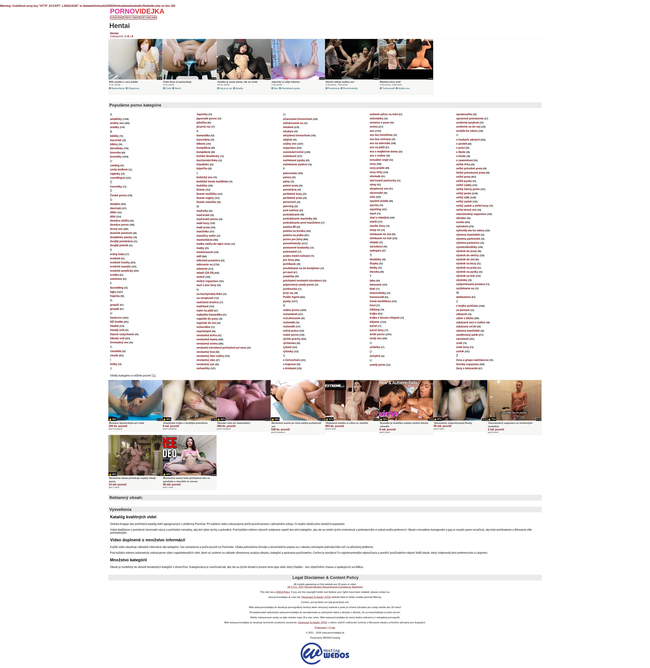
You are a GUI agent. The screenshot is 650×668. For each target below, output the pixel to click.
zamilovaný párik (467, 334)
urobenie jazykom (467, 122)
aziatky (239, 88)
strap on (375, 229)
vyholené (462, 226)
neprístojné (204, 331)
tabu (372, 280)
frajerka (115, 296)
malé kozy (203, 223)
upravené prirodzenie (470, 118)
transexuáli (388, 88)
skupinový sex (379, 188)
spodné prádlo (379, 201)
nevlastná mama (207, 339)
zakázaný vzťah (466, 326)
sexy (373, 163)
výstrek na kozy (466, 263)
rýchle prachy (292, 338)
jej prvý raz (226, 88)
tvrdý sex (376, 338)
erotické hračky (120, 262)
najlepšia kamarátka (209, 314)
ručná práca (290, 330)
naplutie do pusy (207, 318)
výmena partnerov (468, 242)
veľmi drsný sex (466, 209)
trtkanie (374, 321)
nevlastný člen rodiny (210, 355)
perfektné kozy (292, 193)
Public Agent (291, 297)
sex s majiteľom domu (384, 151)
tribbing (375, 309)
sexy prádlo (377, 167)
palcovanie (290, 173)
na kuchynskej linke (209, 294)
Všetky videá (131, 18)
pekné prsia (290, 185)
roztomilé (289, 326)
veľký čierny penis (468, 189)
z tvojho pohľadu (467, 305)
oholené (288, 127)
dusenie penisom (121, 233)
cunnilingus (117, 177)
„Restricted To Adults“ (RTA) (312, 622)
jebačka (202, 122)
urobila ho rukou (467, 130)
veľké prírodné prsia (469, 168)
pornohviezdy (350, 88)
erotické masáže (120, 266)
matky (200, 248)
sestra (374, 126)
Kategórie (116, 18)
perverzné (289, 202)
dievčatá (115, 208)
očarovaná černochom (297, 119)
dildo (113, 212)
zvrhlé (460, 351)
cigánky (115, 173)
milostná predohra (208, 260)
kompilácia (203, 147)
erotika (114, 274)
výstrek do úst (465, 259)
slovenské (376, 192)
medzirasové (205, 252)
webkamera (463, 297)
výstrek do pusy (466, 251)
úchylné (375, 355)
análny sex (404, 88)
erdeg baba (117, 254)
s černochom (291, 360)
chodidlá (115, 351)
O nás (332, 627)
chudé (114, 355)
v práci (460, 147)
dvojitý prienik (119, 245)
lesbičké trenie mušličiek (212, 181)
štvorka (374, 271)
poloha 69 (289, 226)
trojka (373, 313)
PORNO (137, 11)
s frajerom (289, 364)
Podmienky (321, 627)
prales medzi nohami (296, 255)
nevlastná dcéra (207, 335)
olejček (287, 139)
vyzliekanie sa (465, 288)
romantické (290, 314)
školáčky (375, 259)
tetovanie (376, 284)
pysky (287, 301)
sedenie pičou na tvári (384, 114)
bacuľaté (115, 140)
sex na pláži (377, 147)
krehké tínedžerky (208, 156)
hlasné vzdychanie (122, 334)
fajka (113, 291)
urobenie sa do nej (468, 126)
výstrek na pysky (467, 271)
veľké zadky (464, 185)
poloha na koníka (294, 230)
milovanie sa (205, 264)
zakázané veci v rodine (470, 322)
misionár (202, 268)
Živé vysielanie (148, 18)
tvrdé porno (377, 334)
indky (113, 364)
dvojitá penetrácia (121, 241)
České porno (118, 195)
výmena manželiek (468, 234)
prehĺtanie (289, 264)
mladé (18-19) (205, 272)
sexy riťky (376, 172)
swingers (375, 250)
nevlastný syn (205, 364)
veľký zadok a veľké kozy (472, 205)
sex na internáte (380, 143)
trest (372, 305)
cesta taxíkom (119, 169)
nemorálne (203, 327)
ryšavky (288, 351)
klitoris (201, 143)
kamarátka (203, 135)
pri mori (288, 272)
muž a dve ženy (206, 285)
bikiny (114, 144)
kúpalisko (203, 164)
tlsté (372, 288)
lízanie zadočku (206, 202)
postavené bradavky (296, 247)
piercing (288, 206)
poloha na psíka (293, 235)
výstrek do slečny (467, 255)
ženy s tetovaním (467, 368)
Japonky (202, 114)
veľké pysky (464, 181)
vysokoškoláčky (466, 247)
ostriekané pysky (290, 88)
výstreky (461, 280)
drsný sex (116, 228)
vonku (460, 222)
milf (199, 256)
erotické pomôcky (121, 270)
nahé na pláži (205, 310)
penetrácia (334, 88)
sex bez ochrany (380, 139)
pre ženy (288, 259)
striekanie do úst (380, 234)
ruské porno (291, 334)
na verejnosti (205, 298)
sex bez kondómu (381, 134)
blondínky (116, 148)
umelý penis (377, 364)
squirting (375, 209)
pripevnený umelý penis (298, 284)
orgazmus (133, 88)
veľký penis (463, 193)
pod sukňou (291, 210)
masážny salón (206, 235)
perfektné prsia (292, 197)
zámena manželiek (468, 330)
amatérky (116, 119)
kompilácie (203, 152)
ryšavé (287, 347)
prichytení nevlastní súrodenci (302, 280)
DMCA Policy (283, 592)
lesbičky (202, 185)
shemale (375, 176)
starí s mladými (379, 217)
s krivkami (289, 368)
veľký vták (462, 197)
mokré (201, 276)
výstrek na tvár (465, 275)
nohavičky (203, 368)
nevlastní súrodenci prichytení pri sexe (221, 347)
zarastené (462, 338)
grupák (114, 308)
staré (373, 213)
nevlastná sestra (207, 343)
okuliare (288, 131)
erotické (115, 258)
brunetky (116, 156)
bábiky (114, 135)
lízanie (201, 189)
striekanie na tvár (381, 238)
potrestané (290, 251)
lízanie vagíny (205, 197)
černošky (116, 186)
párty (286, 181)
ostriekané (290, 156)
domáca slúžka (119, 220)
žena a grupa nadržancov (472, 360)
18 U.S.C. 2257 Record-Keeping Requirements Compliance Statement (325, 587)
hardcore (116, 317)
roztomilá (289, 322)
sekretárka (376, 118)
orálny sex (289, 143)
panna (287, 177)
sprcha (374, 205)
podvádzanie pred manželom (301, 222)
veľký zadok (464, 201)
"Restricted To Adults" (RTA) (316, 597)
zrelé (168, 88)
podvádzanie (291, 214)
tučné (373, 326)
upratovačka (464, 114)
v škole (460, 152)
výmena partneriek (468, 238)
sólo (372, 196)
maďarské (203, 215)
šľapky (374, 263)
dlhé (113, 216)
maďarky (202, 210)
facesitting (116, 287)
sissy (373, 184)
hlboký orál (117, 338)
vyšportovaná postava (470, 284)
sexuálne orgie (379, 159)
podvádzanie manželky (297, 218)
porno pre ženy (292, 239)
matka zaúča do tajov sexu (214, 243)
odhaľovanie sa (293, 123)
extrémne (116, 278)
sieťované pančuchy (383, 180)
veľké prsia (463, 176)
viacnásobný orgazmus (471, 214)
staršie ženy (377, 225)
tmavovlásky (378, 292)
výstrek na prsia (466, 267)
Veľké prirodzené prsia (470, 172)
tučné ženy (377, 330)
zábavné (461, 314)
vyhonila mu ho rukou (470, 230)
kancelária (203, 139)
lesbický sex (204, 177)
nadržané (203, 306)
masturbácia (118, 88)
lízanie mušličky (207, 193)
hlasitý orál (117, 330)
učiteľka (375, 347)
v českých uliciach (468, 139)
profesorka (290, 288)
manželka (203, 231)
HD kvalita (116, 321)
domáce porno (119, 224)
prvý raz (288, 292)
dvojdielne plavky (121, 237)
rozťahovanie (291, 318)
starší (178, 88)
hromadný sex (119, 342)
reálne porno (291, 310)
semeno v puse (379, 122)
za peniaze (463, 310)
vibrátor (461, 218)
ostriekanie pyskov (295, 164)
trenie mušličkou (380, 301)
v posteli (461, 143)
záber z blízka (464, 318)
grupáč (114, 304)
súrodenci (376, 246)
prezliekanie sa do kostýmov (301, 268)
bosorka (115, 152)
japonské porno (207, 118)
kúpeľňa (202, 168)
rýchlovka (289, 343)
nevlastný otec (206, 360)
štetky (373, 267)
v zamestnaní (464, 160)
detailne (115, 204)
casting (115, 165)
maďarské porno (207, 219)
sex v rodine (377, 155)
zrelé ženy (462, 347)
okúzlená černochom (296, 135)
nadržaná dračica (208, 302)
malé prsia (203, 227)
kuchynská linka (207, 160)
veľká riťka (463, 164)
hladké (114, 326)
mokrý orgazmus (207, 281)
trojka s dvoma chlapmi (384, 317)
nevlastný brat (206, 351)
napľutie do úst (206, 322)
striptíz (374, 242)
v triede (461, 156)
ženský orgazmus (467, 364)
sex (276, 88)
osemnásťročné (293, 152)
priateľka (288, 276)
